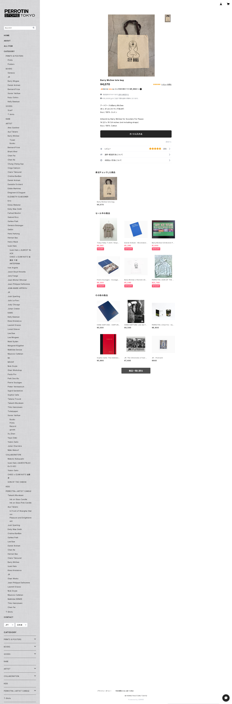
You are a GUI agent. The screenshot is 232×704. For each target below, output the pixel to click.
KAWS (10, 313)
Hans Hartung (14, 234)
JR (9, 77)
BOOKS (9, 69)
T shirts (11, 114)
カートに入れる (136, 134)
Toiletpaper (13, 411)
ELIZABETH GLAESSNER (18, 197)
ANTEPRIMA (15, 264)
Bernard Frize (14, 89)
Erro (9, 201)
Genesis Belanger (15, 225)
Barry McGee (13, 136)
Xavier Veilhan (14, 93)
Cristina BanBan (15, 176)
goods (12, 430)
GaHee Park (13, 221)
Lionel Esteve (14, 329)
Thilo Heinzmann (15, 407)
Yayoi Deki (12, 438)
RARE (8, 119)
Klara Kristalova (15, 321)
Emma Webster (14, 205)
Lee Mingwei (13, 337)
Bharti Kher (13, 152)
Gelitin (10, 229)
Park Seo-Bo (13, 378)
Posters (11, 64)
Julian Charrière (15, 446)
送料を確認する (123, 94)
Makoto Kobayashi (16, 459)
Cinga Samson (14, 168)
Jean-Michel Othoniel (17, 280)
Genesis (11, 73)
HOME (7, 35)
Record (13, 426)
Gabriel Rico (13, 217)
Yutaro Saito (13, 442)
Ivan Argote (13, 268)
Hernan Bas (13, 238)
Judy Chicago (14, 305)
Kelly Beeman (14, 102)
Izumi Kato (12, 246)
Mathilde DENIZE (15, 599)
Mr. (9, 358)
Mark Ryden (13, 341)
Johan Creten (14, 309)
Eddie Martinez (14, 188)
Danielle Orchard (15, 184)
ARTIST (9, 124)
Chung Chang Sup (16, 164)
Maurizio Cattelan (15, 354)
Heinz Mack (13, 242)
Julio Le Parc (13, 300)
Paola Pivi (12, 374)
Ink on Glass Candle (18, 499)
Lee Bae (11, 333)
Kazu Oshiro (13, 97)
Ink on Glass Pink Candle (21, 503)
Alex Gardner (13, 128)
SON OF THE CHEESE (17, 482)
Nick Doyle (12, 366)
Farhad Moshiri (14, 213)
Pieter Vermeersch (16, 387)
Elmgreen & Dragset (16, 193)
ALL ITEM (8, 46)
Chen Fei (11, 156)
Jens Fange (13, 276)
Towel (12, 140)
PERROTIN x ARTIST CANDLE (18, 491)
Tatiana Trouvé (14, 399)
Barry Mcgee (13, 81)
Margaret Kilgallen (16, 346)
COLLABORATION (13, 455)
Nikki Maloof (13, 450)
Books (12, 143)
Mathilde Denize (15, 350)
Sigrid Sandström (15, 391)
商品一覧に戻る (136, 371)
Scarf (10, 110)
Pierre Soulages (15, 383)
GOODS (9, 106)
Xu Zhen (11, 434)
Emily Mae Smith (15, 209)
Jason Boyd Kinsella (17, 272)
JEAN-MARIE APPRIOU (17, 288)
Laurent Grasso (14, 325)
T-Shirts (9, 612)
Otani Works (13, 579)
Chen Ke (11, 160)
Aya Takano (13, 132)
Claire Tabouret (15, 172)
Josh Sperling (14, 296)
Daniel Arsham (14, 85)
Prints (10, 60)
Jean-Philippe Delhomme (19, 284)
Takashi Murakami (16, 403)
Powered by (133, 699)
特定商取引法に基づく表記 (125, 691)
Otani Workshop (15, 370)
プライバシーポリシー (104, 691)
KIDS (8, 487)
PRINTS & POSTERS (14, 56)
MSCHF (11, 362)
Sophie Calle (13, 395)
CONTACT (8, 617)
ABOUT (7, 41)
